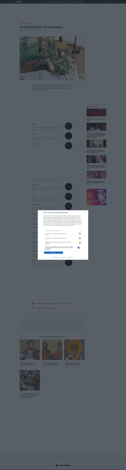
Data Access (63, 257)
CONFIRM (53, 252)
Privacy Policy (70, 257)
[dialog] (63, 235)
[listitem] (63, 230)
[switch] (79, 233)
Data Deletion (55, 257)
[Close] (85, 213)
